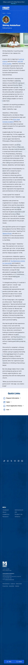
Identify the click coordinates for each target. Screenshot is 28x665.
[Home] (5, 8)
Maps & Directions (6, 583)
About (4, 512)
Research (5, 516)
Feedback (17, 585)
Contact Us (13, 583)
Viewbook (6, 510)
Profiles (9, 13)
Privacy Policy (5, 585)
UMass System (19, 583)
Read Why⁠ (13, 3)
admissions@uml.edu (9, 579)
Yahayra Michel (7, 233)
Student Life (18, 514)
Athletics (17, 516)
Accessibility (11, 585)
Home (3, 13)
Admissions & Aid (19, 511)
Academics (6, 514)
